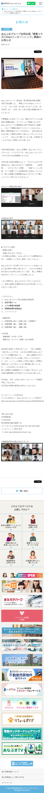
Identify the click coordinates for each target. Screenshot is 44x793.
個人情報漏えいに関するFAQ (13, 777)
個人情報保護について (10, 772)
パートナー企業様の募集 (22, 619)
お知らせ (15, 9)
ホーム (6, 9)
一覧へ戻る (23, 491)
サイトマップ (7, 783)
